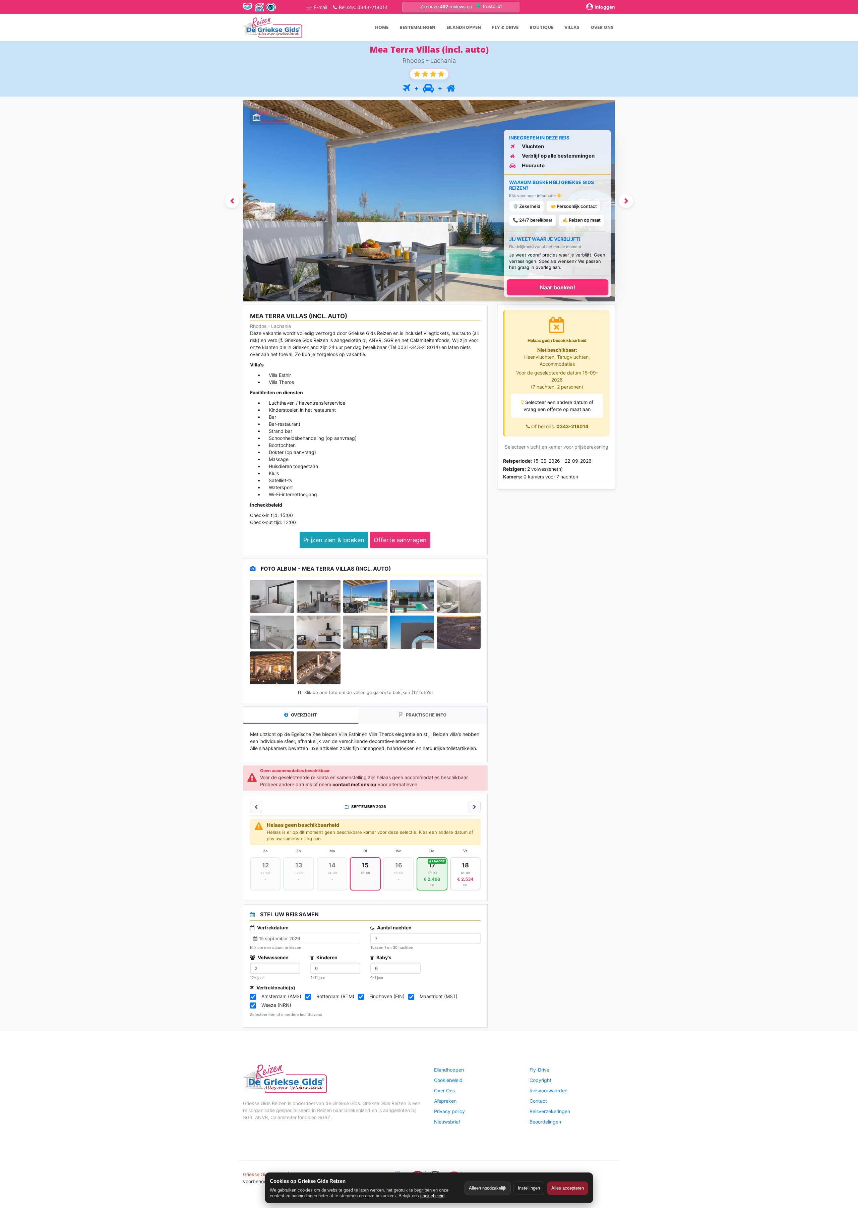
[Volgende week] (475, 807)
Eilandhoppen (449, 1070)
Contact (538, 1101)
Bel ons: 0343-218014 (363, 7)
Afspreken (445, 1101)
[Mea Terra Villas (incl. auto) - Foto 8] (365, 632)
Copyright (540, 1080)
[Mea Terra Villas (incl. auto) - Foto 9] (412, 632)
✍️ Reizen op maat (581, 220)
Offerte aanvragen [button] (400, 539)
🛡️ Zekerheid (526, 206)
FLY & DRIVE (505, 27)
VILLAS (571, 27)
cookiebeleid (432, 1195)
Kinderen (326, 957)
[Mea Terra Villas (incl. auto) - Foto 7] (319, 632)
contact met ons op (354, 784)
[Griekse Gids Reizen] (272, 27)
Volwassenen (273, 957)
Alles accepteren (567, 1188)
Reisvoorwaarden (548, 1090)
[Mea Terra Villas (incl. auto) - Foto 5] (459, 596)
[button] (232, 200)
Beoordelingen (545, 1122)
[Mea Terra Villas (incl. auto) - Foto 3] (365, 596)
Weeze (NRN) (276, 1005)
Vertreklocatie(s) (275, 987)
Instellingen (529, 1188)
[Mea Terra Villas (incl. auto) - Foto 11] (272, 667)
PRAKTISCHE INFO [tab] (425, 714)
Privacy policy (449, 1111)
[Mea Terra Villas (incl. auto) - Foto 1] (272, 596)
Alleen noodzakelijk (487, 1188)
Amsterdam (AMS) (281, 996)
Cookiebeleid (448, 1080)
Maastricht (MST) (438, 996)
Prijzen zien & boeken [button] (333, 539)
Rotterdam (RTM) (335, 996)
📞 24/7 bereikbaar (532, 220)
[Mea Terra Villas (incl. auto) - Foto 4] (412, 596)
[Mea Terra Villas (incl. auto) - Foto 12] (319, 667)
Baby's (383, 957)
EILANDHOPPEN (463, 27)
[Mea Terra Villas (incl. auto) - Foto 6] (272, 632)
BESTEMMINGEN (417, 27)
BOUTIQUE (541, 27)
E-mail (320, 7)
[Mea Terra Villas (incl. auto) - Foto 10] (459, 632)
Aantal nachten (394, 927)
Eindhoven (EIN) (387, 996)
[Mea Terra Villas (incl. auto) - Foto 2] (319, 596)
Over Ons (444, 1090)
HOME (381, 27)
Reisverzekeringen (550, 1111)
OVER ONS (602, 27)
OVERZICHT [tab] (303, 714)
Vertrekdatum (272, 927)
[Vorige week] (256, 807)
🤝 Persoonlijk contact (573, 206)
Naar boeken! (557, 287)
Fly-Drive (539, 1070)
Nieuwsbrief (447, 1122)
